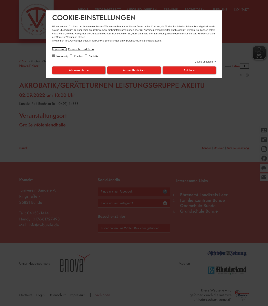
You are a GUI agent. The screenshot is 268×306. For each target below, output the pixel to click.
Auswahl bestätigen (134, 70)
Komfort (78, 56)
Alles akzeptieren (78, 70)
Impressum (59, 49)
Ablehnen (189, 70)
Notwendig (62, 56)
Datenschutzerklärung (81, 49)
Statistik (93, 56)
